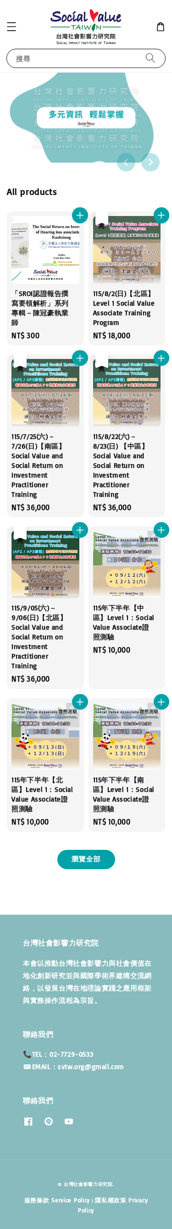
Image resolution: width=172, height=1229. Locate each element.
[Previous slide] (126, 162)
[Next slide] (150, 162)
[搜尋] (150, 58)
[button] (11, 27)
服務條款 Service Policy (57, 1200)
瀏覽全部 (86, 858)
